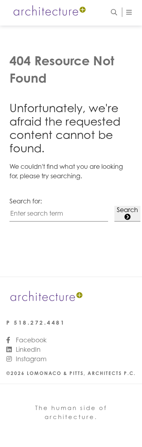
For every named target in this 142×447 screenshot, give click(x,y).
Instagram (30, 359)
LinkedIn (27, 349)
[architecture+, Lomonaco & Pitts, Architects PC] (48, 11)
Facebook (30, 340)
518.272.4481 (39, 322)
